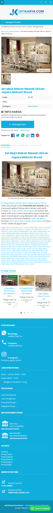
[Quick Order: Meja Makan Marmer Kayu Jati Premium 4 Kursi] (3, 283)
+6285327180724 (15, 336)
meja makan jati (14, 231)
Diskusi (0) (36, 145)
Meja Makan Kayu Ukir (39, 241)
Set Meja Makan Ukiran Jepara (24, 264)
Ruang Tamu (6, 454)
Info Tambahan (20, 145)
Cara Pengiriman (8, 399)
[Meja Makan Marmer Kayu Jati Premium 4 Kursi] (9, 280)
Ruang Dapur (6, 462)
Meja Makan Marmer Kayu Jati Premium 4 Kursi (9, 292)
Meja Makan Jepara (13, 235)
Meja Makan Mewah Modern (18, 247)
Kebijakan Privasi (8, 406)
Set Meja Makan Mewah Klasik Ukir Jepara (26, 291)
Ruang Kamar (7, 459)
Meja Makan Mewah (37, 243)
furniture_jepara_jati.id (11, 360)
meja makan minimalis (30, 249)
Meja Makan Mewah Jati (24, 245)
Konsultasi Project (8, 402)
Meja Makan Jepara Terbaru (21, 241)
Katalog (4, 452)
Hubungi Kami (19, 124)
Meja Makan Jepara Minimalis (11, 239)
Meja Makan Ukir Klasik (42, 254)
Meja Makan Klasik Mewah (20, 243)
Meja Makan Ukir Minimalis (28, 256)
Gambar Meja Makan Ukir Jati (34, 228)
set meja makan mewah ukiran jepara (26, 221)
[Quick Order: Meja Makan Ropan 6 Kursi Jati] (37, 288)
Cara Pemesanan (8, 395)
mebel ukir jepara (37, 218)
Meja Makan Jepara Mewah (39, 237)
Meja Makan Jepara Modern (33, 239)
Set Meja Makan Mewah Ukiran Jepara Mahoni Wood (23, 203)
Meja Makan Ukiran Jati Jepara (32, 258)
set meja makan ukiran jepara (22, 211)
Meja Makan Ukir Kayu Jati (24, 254)
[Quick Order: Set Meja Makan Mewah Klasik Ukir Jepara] (20, 283)
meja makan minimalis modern (17, 252)
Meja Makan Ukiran (14, 258)
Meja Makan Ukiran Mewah (26, 260)
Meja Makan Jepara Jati (20, 237)
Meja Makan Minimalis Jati (22, 250)
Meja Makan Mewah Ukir (37, 247)
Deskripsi (5, 145)
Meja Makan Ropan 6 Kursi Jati (43, 296)
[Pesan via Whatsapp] (16, 306)
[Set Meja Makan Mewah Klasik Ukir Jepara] (26, 280)
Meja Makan (33, 106)
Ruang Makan (7, 457)
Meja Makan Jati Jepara (29, 231)
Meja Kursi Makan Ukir (26, 229)
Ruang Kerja (6, 464)
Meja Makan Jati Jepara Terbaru (23, 233)
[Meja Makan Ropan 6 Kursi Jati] (43, 283)
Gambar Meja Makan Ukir (14, 228)
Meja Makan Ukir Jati (36, 252)
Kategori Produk (12, 22)
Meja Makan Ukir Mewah (9, 256)
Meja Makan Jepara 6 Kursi (30, 235)
